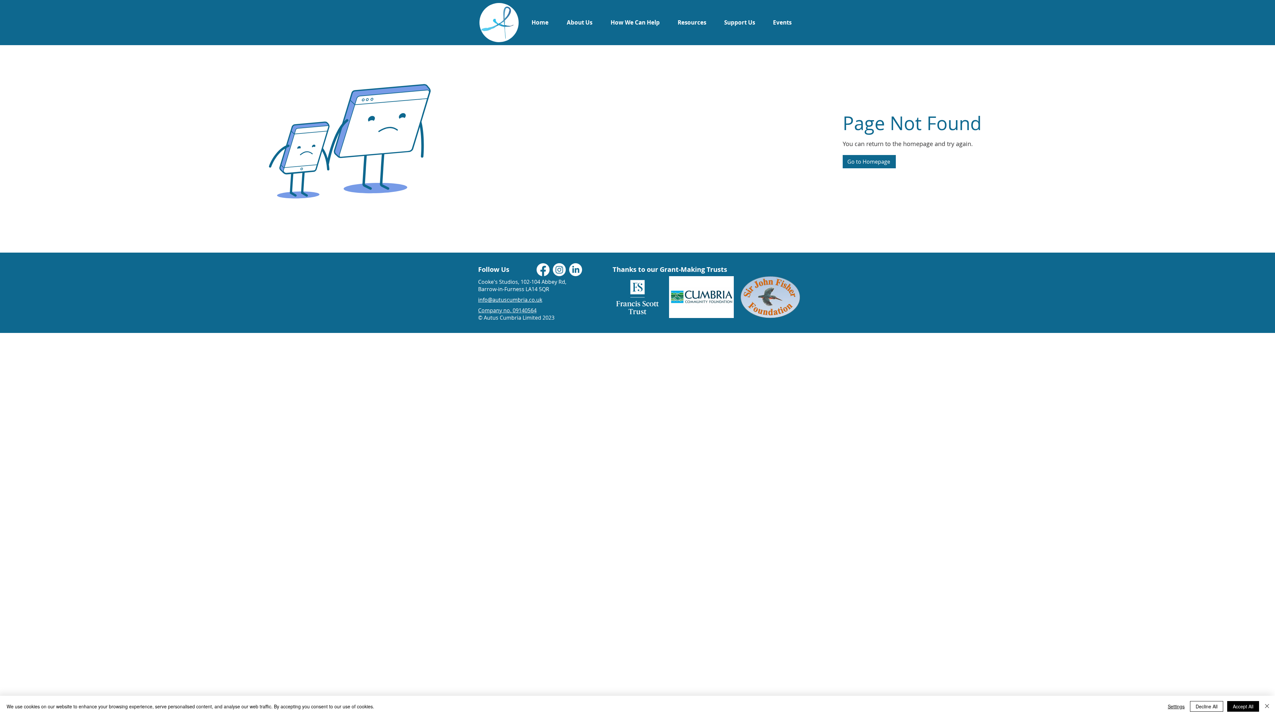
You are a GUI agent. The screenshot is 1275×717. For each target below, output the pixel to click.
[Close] (1267, 706)
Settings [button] (1176, 706)
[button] (579, 22)
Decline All (1207, 706)
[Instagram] (559, 269)
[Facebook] (543, 269)
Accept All (1243, 706)
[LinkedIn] (575, 269)
